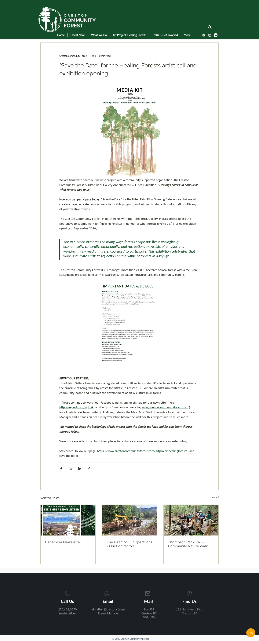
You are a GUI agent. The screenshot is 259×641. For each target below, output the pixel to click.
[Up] (250, 632)
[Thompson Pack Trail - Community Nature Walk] (191, 520)
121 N (180, 609)
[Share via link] (89, 468)
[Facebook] (204, 35)
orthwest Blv (192, 609)
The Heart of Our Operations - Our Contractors (129, 544)
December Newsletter (63, 542)
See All (215, 497)
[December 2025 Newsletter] (68, 520)
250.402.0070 (67, 609)
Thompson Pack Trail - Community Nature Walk (188, 544)
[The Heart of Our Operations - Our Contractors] (129, 520)
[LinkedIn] (215, 35)
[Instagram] (210, 35)
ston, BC (191, 613)
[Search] (209, 27)
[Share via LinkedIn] (80, 468)
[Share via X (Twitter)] (70, 468)
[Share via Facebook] (61, 468)
